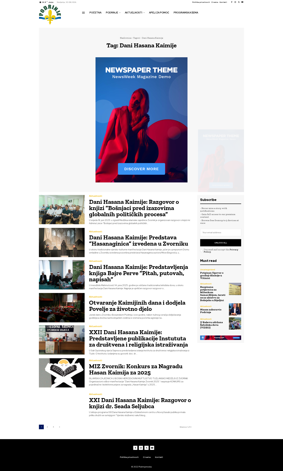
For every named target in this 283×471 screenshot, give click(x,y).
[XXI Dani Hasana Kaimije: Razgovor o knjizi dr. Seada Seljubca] (62, 405)
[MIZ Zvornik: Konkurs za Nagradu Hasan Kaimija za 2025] (62, 373)
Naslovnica (125, 38)
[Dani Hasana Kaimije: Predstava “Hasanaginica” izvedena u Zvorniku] (62, 242)
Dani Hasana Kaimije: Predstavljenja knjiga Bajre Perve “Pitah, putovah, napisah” (138, 273)
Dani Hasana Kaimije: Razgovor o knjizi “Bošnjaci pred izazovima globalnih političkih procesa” (134, 208)
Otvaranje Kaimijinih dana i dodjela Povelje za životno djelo (137, 305)
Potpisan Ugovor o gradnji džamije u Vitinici (211, 275)
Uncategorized (207, 270)
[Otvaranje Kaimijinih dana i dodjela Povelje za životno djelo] (62, 307)
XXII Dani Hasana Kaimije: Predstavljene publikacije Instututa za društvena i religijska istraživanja (138, 338)
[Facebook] (231, 2)
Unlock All (220, 242)
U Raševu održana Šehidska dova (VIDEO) (211, 325)
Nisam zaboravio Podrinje (210, 311)
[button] (85, 19)
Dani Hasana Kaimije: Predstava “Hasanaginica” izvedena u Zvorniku (138, 240)
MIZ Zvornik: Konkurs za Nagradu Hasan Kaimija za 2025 (135, 369)
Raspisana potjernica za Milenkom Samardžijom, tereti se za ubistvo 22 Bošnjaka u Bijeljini (212, 293)
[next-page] (59, 427)
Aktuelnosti (95, 196)
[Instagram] (235, 2)
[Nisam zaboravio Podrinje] (235, 309)
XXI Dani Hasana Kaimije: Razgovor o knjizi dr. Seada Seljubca (140, 403)
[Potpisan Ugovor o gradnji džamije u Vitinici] (235, 274)
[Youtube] (242, 2)
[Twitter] (239, 2)
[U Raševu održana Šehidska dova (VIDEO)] (235, 323)
